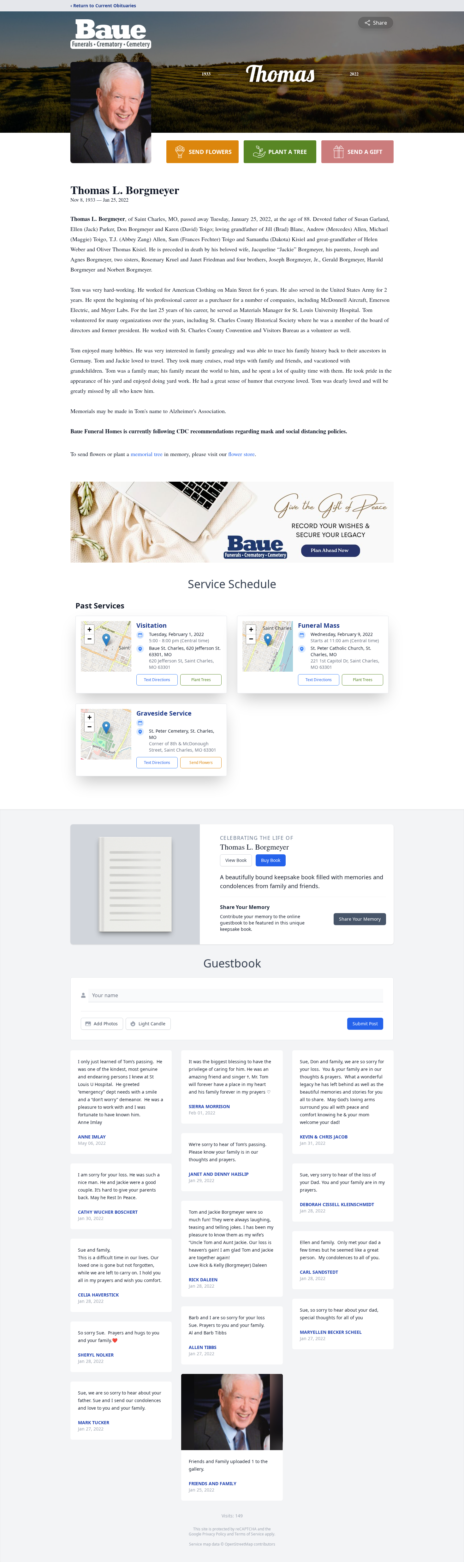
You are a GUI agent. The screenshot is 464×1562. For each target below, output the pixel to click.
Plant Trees (201, 679)
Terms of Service (249, 1534)
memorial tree (147, 454)
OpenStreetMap (239, 1544)
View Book (236, 860)
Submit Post (365, 1024)
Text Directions (157, 679)
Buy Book (270, 860)
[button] (106, 639)
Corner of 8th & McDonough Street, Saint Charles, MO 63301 (182, 747)
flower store (241, 454)
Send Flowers (201, 762)
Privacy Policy (214, 1534)
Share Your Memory (360, 919)
